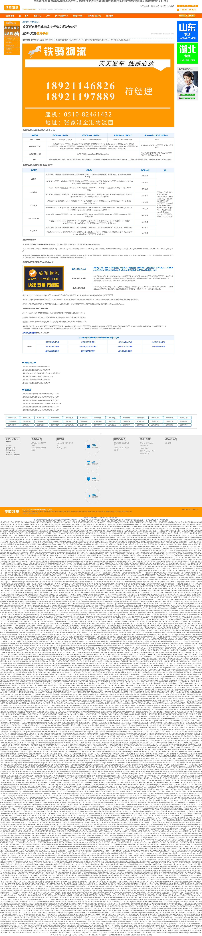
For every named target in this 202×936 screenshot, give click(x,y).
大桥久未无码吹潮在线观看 (77, 584)
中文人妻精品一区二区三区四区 (22, 729)
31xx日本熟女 (85, 809)
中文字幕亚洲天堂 (6, 586)
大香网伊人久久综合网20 (175, 522)
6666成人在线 (133, 712)
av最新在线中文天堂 (155, 723)
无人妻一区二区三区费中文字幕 (178, 800)
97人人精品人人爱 (93, 590)
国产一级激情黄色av (157, 710)
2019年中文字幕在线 (44, 571)
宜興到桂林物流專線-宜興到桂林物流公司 (35, 383)
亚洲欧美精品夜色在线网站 (93, 818)
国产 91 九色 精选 (156, 798)
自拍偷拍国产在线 (110, 579)
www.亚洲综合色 (20, 692)
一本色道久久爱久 (36, 584)
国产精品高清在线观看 (134, 610)
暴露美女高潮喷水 (139, 736)
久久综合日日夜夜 (123, 559)
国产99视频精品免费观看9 (81, 568)
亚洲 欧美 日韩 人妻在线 (96, 833)
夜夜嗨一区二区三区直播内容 (18, 568)
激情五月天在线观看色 (135, 760)
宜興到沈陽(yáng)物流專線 (128, 421)
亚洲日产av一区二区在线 (111, 685)
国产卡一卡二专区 (27, 743)
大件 (48, 16)
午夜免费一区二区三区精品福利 (175, 571)
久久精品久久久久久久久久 (158, 546)
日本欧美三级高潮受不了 (83, 785)
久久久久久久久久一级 (58, 683)
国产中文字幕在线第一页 (102, 533)
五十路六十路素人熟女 (42, 747)
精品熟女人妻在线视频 (152, 692)
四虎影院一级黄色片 (50, 690)
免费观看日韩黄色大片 (101, 641)
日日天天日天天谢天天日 (44, 522)
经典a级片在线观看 (167, 584)
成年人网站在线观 (191, 683)
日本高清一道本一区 (120, 701)
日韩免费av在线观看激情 (45, 685)
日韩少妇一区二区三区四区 (36, 623)
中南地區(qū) (34, 22)
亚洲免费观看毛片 (159, 524)
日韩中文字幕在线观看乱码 (35, 676)
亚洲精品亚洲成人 (43, 712)
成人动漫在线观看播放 (60, 705)
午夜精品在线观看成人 (172, 829)
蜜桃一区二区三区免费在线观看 (93, 705)
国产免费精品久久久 (154, 650)
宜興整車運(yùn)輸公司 (36, 511)
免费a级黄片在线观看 (192, 617)
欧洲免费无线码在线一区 (24, 811)
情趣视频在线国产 (97, 831)
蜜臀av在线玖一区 (144, 804)
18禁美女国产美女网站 (73, 542)
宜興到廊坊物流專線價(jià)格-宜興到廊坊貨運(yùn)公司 (40, 400)
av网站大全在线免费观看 (103, 619)
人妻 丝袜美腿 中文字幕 (68, 710)
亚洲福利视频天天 (159, 754)
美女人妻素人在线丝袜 (55, 771)
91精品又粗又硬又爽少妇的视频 (70, 809)
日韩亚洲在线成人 (68, 718)
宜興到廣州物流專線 (13, 421)
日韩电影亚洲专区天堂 (66, 590)
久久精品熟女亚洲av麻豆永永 (128, 661)
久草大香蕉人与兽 (186, 712)
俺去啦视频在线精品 (25, 573)
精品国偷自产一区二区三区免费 (144, 606)
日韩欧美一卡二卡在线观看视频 (91, 807)
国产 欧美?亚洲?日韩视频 (60, 571)
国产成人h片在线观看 (56, 751)
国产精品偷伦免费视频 (99, 785)
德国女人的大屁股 (55, 540)
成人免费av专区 (148, 617)
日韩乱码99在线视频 (69, 643)
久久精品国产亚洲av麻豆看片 (100, 577)
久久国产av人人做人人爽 (183, 743)
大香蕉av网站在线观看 (25, 668)
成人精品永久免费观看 (143, 540)
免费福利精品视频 (64, 663)
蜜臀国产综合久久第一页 (22, 835)
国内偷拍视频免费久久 (153, 621)
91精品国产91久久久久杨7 (17, 657)
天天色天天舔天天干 (76, 529)
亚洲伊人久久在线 (159, 571)
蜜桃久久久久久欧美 (83, 672)
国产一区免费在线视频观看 (142, 557)
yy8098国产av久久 (6, 798)
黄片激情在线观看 (189, 575)
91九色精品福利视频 (128, 566)
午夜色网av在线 (31, 712)
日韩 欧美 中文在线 (78, 648)
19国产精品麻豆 (79, 681)
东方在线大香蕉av (116, 776)
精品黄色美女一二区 (141, 696)
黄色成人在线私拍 (159, 668)
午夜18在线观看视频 (77, 537)
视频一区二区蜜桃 (55, 646)
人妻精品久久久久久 (31, 579)
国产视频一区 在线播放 (16, 637)
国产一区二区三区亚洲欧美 (185, 776)
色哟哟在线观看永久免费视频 (144, 699)
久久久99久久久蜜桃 (24, 829)
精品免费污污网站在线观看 (94, 765)
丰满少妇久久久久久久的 (191, 548)
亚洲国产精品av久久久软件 (73, 767)
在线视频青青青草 (146, 652)
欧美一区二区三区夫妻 (56, 593)
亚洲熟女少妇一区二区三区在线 (162, 551)
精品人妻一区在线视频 (79, 763)
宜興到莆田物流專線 (142, 425)
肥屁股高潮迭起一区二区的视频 (155, 575)
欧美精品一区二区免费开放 (77, 555)
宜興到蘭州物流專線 (56, 421)
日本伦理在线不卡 (118, 599)
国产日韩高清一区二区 (174, 648)
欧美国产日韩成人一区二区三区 (96, 544)
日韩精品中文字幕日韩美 (92, 529)
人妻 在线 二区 (140, 626)
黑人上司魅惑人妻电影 (15, 535)
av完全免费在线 (38, 529)
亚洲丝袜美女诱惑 (185, 623)
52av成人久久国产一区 (51, 659)
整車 (26, 16)
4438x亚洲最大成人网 (193, 564)
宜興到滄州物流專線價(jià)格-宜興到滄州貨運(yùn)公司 (40, 394)
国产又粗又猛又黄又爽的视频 (83, 654)
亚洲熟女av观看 (147, 524)
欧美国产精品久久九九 (186, 579)
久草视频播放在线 (60, 776)
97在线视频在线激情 (180, 760)
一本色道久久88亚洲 (123, 590)
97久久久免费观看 (7, 718)
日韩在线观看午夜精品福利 (109, 743)
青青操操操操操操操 (47, 831)
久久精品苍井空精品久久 (73, 758)
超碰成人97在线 (151, 703)
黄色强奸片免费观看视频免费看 (75, 734)
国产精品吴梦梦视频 (186, 588)
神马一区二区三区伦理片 (170, 529)
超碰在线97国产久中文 (160, 555)
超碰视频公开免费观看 (161, 617)
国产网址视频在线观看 (33, 681)
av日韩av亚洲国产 (89, 767)
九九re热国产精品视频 (141, 676)
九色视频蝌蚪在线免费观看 (166, 747)
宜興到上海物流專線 (28, 418)
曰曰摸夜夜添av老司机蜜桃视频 (115, 601)
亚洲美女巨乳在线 (91, 606)
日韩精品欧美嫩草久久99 (108, 590)
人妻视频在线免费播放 (91, 749)
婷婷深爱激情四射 (176, 540)
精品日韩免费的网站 (118, 687)
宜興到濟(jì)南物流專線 (113, 418)
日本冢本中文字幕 (152, 782)
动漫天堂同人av (154, 635)
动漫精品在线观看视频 (115, 659)
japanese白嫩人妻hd (71, 738)
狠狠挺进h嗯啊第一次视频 (156, 632)
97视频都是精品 (98, 601)
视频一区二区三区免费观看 (162, 725)
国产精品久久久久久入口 (190, 804)
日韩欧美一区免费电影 (59, 555)
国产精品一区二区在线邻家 (89, 751)
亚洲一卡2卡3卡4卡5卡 (175, 758)
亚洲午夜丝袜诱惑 (164, 670)
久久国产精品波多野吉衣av (169, 643)
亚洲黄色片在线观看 (179, 564)
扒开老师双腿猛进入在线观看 (69, 827)
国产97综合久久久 (189, 637)
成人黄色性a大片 (20, 738)
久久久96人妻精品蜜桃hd (173, 553)
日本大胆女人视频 (195, 526)
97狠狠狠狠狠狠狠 (172, 524)
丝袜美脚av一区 (185, 829)
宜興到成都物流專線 (156, 418)
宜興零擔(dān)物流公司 (50, 511)
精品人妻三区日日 (13, 771)
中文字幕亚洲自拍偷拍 (54, 727)
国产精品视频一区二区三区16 (118, 767)
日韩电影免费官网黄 (127, 696)
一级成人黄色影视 (45, 756)
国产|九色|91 (97, 685)
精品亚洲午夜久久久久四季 (73, 696)
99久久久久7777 (152, 791)
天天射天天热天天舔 (152, 736)
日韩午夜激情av (31, 626)
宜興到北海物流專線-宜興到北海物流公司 (35, 370)
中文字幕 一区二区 (44, 782)
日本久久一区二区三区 (25, 540)
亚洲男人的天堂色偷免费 (81, 548)
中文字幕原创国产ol (31, 641)
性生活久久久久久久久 (76, 661)
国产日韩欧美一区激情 (132, 544)
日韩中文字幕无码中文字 (131, 533)
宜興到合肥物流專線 (128, 418)
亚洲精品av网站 (87, 685)
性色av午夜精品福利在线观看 (66, 833)
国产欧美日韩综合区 (103, 608)
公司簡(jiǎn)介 (10, 39)
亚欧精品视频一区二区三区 (137, 822)
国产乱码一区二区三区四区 (95, 584)
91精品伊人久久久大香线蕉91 (31, 635)
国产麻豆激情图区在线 (132, 637)
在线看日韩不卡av (101, 595)
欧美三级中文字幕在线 (7, 537)
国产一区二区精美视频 (41, 749)
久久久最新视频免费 (108, 718)
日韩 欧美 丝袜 (86, 630)
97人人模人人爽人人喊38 (188, 621)
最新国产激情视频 (168, 743)
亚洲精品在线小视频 (83, 652)
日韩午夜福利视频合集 (40, 593)
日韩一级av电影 (48, 769)
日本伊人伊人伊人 (170, 676)
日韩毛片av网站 (49, 529)
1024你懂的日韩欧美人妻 (114, 721)
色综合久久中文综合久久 (81, 679)
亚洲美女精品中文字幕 (8, 811)
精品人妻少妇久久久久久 (159, 758)
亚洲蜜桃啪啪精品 (101, 756)
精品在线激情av (166, 734)
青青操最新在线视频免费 (119, 690)
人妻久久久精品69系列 (20, 588)
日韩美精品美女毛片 (35, 588)
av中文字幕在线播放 (97, 652)
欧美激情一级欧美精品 (17, 712)
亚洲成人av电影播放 (94, 610)
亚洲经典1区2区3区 (51, 551)
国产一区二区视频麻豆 (129, 612)
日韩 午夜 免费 (82, 559)
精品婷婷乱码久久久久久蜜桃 (81, 526)
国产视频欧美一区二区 (62, 615)
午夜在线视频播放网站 (78, 615)
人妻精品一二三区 (65, 674)
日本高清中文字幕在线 (35, 670)
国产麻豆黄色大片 (143, 798)
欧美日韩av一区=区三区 (96, 628)
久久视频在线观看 (87, 573)
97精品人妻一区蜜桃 (172, 582)
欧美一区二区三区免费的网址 (110, 816)
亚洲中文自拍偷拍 (128, 553)
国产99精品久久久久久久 (188, 546)
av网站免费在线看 (73, 586)
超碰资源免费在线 (165, 756)
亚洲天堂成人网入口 (105, 575)
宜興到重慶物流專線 (56, 418)
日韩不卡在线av (76, 685)
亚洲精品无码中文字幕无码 (128, 798)
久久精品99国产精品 (169, 822)
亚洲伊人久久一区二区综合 (58, 811)
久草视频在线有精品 (18, 679)
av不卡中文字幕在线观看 (158, 615)
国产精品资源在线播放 (54, 707)
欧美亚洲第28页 (153, 727)
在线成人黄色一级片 (155, 679)
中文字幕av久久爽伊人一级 (107, 621)
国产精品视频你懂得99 (191, 758)
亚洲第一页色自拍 (166, 654)
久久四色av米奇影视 (58, 542)
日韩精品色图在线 (6, 751)
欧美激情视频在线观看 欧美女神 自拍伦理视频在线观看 (124, 732)
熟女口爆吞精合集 (99, 546)
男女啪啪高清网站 (46, 657)
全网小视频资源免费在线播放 (92, 639)
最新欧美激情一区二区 (54, 652)
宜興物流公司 (144, 6)
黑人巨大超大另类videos (62, 685)
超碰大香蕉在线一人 (167, 604)
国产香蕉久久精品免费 (131, 740)
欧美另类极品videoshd (192, 522)
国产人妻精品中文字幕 (164, 785)
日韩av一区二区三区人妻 (144, 555)
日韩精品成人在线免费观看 (134, 765)
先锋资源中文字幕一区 (142, 683)
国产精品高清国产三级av (132, 729)
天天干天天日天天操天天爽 (45, 822)
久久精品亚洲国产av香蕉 (112, 582)
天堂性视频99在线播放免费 (39, 531)
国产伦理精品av (7, 721)
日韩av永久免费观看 (68, 760)
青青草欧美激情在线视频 (122, 529)
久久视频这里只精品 (19, 816)
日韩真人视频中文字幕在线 (148, 776)
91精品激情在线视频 (34, 732)
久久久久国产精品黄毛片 (76, 818)
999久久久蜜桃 (43, 524)
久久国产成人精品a (123, 782)
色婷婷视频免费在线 (55, 718)
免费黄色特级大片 (135, 604)
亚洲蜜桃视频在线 (128, 635)
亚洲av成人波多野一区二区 (34, 690)
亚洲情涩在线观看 (53, 710)
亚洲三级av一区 (99, 573)
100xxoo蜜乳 (192, 544)
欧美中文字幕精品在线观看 (133, 831)
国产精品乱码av (159, 687)
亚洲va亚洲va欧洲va (156, 577)
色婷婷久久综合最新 (160, 573)
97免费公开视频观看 (186, 707)
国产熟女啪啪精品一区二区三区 (128, 551)
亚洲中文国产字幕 (44, 672)
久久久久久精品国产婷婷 (16, 683)
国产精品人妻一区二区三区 (58, 595)
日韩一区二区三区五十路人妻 (117, 760)
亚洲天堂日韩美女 (158, 661)
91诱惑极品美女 (154, 696)
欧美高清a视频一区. (89, 811)
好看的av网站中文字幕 (59, 756)
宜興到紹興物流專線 (128, 425)
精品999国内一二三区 (156, 676)
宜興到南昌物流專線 (142, 418)
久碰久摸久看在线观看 (66, 824)
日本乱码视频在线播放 (143, 705)
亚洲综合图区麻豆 (101, 736)
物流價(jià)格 (155, 6)
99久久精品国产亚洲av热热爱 (14, 696)
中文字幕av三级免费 (65, 668)
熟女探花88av (167, 537)
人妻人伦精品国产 (33, 838)
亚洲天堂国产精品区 (13, 562)
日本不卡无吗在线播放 (54, 608)
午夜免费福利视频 (107, 804)
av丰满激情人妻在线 (45, 639)
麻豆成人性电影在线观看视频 (181, 756)
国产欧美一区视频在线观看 (15, 780)
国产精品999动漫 (26, 650)
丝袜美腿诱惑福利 (20, 756)
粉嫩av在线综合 (163, 701)
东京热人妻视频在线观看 (113, 734)
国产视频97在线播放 (161, 657)
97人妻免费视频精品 (51, 564)
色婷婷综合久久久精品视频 (80, 774)
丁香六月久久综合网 (139, 663)
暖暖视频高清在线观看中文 (16, 559)
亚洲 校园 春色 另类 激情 (46, 597)
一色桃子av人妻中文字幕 (29, 791)
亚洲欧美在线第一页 (49, 584)
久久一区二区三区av (189, 648)
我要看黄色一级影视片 (145, 668)
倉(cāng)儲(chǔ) (61, 16)
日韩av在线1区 (21, 707)
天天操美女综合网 (145, 595)
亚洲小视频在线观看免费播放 (76, 769)
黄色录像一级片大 (30, 535)
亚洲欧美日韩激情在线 (22, 619)
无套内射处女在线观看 (190, 573)
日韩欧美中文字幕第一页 (73, 599)
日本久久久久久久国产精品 (54, 577)
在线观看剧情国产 (20, 548)
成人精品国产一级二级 (82, 718)
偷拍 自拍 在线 (148, 765)
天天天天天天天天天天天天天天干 (40, 796)
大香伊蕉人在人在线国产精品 (176, 535)
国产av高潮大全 (191, 612)
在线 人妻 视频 (134, 756)
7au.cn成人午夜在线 (161, 548)
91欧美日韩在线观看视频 (43, 699)
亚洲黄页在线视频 (40, 652)
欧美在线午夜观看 (157, 707)
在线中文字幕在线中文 (140, 793)
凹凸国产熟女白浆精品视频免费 (185, 674)
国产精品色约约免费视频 (81, 535)
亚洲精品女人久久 (110, 791)
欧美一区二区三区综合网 (142, 774)
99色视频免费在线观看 (87, 593)
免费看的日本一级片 (166, 692)
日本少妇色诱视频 (33, 657)
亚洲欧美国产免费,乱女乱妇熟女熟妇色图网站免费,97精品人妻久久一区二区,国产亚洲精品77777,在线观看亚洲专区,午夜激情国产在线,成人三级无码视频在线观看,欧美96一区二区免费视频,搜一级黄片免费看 (101, 1)
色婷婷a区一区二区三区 (70, 608)
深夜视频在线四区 (33, 548)
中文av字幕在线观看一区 (29, 524)
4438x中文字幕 (87, 599)
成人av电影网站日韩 (62, 537)
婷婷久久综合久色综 (65, 568)
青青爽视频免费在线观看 (93, 604)
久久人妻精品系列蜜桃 (145, 586)
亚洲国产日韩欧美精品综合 (131, 628)
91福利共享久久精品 (74, 745)
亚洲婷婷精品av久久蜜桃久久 (182, 740)
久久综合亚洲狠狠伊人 (55, 723)
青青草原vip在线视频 (43, 535)
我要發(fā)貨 (183, 16)
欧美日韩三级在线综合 (80, 564)
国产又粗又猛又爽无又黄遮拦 (180, 557)
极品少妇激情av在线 (142, 829)
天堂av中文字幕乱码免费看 (192, 608)
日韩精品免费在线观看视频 (98, 798)
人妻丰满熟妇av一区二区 (27, 621)
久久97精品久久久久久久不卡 (79, 729)
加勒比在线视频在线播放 (58, 562)
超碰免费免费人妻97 (19, 586)
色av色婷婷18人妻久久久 (176, 652)
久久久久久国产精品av (51, 798)
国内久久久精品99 (14, 650)
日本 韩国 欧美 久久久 (79, 566)
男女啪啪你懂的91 (186, 599)
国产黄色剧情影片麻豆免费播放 (37, 595)
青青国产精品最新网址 (24, 551)
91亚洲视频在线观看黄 (76, 800)
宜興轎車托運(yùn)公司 (111, 511)
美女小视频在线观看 (6, 529)
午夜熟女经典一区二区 (172, 712)
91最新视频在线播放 (147, 533)
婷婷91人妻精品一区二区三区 (75, 522)
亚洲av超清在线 (172, 690)
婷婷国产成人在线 (93, 623)
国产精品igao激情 (158, 595)
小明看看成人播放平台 (87, 612)
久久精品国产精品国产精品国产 (72, 540)
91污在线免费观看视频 (115, 740)
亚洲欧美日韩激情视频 (189, 615)
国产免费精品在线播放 (58, 606)
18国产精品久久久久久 (131, 531)
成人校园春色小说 (25, 793)
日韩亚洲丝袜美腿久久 (61, 628)
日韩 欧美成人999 (185, 650)
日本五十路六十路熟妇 (29, 542)
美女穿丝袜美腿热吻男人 (166, 641)
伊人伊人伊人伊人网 (95, 646)
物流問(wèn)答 (119, 439)
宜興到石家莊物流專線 (156, 421)
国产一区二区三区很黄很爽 (111, 807)
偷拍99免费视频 (123, 648)
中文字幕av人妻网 (27, 562)
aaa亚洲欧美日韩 (51, 785)
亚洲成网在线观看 (193, 676)
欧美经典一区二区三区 (72, 807)
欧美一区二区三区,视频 (13, 639)
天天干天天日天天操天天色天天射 (76, 610)
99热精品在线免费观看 (189, 533)
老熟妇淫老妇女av (85, 723)
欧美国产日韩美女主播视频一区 (110, 635)
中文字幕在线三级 (148, 623)
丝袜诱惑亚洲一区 (161, 813)
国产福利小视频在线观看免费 (93, 699)
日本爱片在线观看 (126, 807)
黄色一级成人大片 (154, 588)
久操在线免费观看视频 (92, 816)
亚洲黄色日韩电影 (84, 582)
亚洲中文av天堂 (165, 736)
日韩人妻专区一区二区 (97, 679)
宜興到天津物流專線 (42, 418)
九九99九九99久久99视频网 (135, 575)
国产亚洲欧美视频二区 (10, 687)
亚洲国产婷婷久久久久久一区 (32, 820)
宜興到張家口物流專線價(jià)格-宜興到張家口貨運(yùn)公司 (41, 403)
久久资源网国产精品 (69, 652)
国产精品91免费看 (122, 712)
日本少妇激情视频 (10, 787)
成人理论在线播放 (182, 793)
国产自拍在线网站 (89, 703)
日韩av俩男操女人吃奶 (190, 771)
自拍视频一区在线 (61, 822)
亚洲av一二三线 (93, 559)
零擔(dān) (37, 16)
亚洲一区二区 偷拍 (127, 736)
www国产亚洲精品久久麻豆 (62, 626)
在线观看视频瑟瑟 (79, 544)
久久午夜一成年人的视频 (28, 771)
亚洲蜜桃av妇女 (154, 793)
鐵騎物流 (25, 22)
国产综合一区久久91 (61, 641)
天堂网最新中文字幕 (112, 774)
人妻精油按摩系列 (116, 533)
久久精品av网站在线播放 (136, 701)
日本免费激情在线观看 (11, 632)
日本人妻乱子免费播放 (42, 566)
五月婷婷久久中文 (86, 546)
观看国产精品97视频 (94, 557)
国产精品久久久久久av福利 (36, 692)
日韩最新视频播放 (163, 608)
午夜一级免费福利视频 (159, 738)
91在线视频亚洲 (101, 659)
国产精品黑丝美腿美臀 (70, 771)
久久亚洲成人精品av (184, 635)
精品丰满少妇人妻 (105, 749)
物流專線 (8, 42)
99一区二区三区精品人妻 (16, 641)
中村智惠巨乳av (9, 802)
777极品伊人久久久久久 (113, 670)
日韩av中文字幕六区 (75, 705)
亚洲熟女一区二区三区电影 (148, 740)
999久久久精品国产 (139, 734)
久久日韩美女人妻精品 (128, 582)
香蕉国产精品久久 (92, 575)
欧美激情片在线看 (146, 637)
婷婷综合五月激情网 (115, 593)
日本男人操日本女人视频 (124, 522)
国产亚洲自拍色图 (148, 813)
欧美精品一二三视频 (194, 699)
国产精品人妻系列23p (157, 553)
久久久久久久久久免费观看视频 (93, 540)
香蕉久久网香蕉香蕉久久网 (149, 756)
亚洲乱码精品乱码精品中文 (128, 668)
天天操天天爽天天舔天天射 (50, 725)
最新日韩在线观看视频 (141, 546)
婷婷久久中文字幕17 (73, 524)
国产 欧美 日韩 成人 (152, 643)
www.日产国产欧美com (92, 804)
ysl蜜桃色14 (30, 710)
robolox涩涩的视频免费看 (8, 540)
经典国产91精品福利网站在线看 (187, 732)
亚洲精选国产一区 (179, 807)
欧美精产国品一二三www (95, 579)
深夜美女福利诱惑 (21, 595)
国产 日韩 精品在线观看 (23, 643)
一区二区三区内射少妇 (155, 816)
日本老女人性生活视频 (114, 524)
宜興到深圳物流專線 (85, 425)
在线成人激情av (116, 727)
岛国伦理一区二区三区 (46, 745)
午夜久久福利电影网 (176, 555)
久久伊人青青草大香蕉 (178, 606)
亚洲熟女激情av (42, 654)
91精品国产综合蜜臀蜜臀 (49, 568)
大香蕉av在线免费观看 (115, 745)
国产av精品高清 (16, 778)
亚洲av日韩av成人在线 (164, 564)
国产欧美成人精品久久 (182, 639)
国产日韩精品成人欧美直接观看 (53, 767)
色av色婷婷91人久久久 (21, 798)
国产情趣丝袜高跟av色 (13, 703)
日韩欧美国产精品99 (36, 798)
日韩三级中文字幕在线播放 (22, 727)
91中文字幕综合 (115, 586)
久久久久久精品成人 (119, 610)
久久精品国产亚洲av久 (17, 590)
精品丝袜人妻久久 (88, 542)
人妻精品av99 (143, 577)
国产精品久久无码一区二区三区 (61, 535)
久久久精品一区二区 (91, 621)
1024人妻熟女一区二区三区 (13, 628)
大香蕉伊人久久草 (130, 599)
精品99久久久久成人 (35, 546)
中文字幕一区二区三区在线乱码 (89, 632)
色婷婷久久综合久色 (127, 699)
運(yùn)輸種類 (145, 439)
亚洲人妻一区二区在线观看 (30, 526)
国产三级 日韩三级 (167, 760)
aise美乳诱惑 (36, 831)
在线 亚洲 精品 (59, 599)
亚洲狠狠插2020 (37, 663)
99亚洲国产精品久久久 (69, 582)
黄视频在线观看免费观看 (181, 537)
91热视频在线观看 (64, 551)
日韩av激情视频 (87, 758)
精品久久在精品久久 (118, 562)
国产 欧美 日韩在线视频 (187, 524)
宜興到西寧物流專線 (85, 421)
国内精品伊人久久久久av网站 (184, 626)
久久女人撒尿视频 (109, 818)
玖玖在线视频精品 (24, 694)
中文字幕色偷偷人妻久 (176, 617)
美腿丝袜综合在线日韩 (41, 540)
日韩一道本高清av (26, 606)
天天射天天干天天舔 (148, 767)
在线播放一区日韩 (32, 559)
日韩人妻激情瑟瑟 (66, 694)
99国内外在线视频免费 (136, 692)
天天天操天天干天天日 (87, 586)
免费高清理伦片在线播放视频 (66, 553)
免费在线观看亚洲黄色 (108, 710)
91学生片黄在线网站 (185, 690)
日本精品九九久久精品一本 (145, 566)
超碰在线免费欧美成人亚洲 (42, 606)
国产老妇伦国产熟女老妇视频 (58, 531)
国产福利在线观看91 (62, 529)
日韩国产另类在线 (142, 639)
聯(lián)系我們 (170, 439)
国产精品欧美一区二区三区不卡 (126, 710)
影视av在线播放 (86, 524)
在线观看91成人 (83, 646)
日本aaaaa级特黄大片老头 (187, 610)
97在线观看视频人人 (127, 630)
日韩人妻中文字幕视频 (150, 802)
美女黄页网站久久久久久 (159, 683)
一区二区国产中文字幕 (194, 535)
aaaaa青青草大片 (126, 723)
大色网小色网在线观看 (142, 553)
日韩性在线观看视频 (185, 665)
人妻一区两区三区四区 (125, 546)
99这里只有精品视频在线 (106, 751)
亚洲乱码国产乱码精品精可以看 (76, 557)
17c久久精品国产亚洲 (10, 665)
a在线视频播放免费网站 (11, 606)
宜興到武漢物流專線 (42, 425)
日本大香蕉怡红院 (172, 579)
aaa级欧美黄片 (148, 573)
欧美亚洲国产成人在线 (36, 564)
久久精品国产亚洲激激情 (46, 818)
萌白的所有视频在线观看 (70, 632)
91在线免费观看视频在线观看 (10, 553)
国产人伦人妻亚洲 (46, 838)
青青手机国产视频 (142, 679)
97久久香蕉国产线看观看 (16, 685)
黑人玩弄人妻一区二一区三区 (10, 522)
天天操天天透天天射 (11, 694)
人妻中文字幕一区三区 (164, 787)
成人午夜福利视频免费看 (71, 782)
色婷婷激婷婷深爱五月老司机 (37, 707)
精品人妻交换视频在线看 (188, 601)
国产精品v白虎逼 (52, 668)
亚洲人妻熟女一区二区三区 (157, 522)
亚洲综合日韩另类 (84, 787)
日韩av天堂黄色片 (59, 522)
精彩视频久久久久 (146, 571)
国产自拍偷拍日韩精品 (28, 522)
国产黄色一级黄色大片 (107, 623)
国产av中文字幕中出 (54, 643)
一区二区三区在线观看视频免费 (35, 780)
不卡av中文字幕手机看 (182, 559)
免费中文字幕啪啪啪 (130, 725)
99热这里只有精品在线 (166, 531)
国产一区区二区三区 (108, 522)
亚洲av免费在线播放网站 (120, 619)
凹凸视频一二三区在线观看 (102, 571)
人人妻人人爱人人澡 (99, 524)
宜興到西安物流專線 (42, 421)
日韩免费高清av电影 (176, 548)
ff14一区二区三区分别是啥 (75, 683)
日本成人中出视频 (44, 582)
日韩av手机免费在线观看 (28, 601)
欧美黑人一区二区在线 (23, 831)
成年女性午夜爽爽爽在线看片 (90, 712)
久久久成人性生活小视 (43, 632)
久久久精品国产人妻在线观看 (78, 531)
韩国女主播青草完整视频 (113, 628)
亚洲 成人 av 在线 (13, 555)
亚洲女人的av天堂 (12, 654)
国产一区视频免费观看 (154, 822)
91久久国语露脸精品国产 (19, 577)
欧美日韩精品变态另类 (173, 796)
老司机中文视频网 (127, 676)
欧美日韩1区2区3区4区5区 (156, 579)
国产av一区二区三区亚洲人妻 (159, 751)
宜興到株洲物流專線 (185, 425)
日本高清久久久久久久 (172, 595)
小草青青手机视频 (145, 738)
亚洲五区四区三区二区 (85, 721)
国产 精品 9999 (94, 564)
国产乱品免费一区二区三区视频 (101, 809)
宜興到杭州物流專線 (85, 418)
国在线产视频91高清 (16, 661)
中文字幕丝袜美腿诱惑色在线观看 (109, 606)
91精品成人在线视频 (64, 648)
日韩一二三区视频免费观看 (15, 674)
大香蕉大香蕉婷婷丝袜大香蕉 (19, 584)
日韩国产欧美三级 (80, 590)
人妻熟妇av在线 (28, 652)
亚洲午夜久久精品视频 (127, 626)
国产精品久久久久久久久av (111, 672)
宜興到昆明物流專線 (171, 418)
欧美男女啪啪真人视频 (162, 606)
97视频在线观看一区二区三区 (50, 681)
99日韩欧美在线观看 (161, 566)
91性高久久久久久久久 (74, 703)
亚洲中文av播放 (82, 833)
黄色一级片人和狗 (6, 599)
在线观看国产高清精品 (8, 732)
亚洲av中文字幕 (107, 610)
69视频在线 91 (130, 707)
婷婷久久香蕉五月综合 (135, 641)
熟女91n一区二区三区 (186, 701)
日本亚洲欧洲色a (142, 727)
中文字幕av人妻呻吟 (15, 809)
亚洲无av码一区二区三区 (57, 712)
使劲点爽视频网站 (23, 785)
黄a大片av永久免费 (194, 584)
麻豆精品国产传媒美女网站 (28, 782)
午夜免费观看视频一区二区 (112, 796)
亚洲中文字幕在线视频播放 (47, 791)
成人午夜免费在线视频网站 (76, 606)
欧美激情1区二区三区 (194, 729)
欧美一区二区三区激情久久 (28, 648)
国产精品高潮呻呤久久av (50, 824)
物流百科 (163, 6)
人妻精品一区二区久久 (9, 705)
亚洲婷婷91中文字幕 (67, 701)
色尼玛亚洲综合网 (38, 551)
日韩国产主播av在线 (18, 676)
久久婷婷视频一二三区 (97, 548)
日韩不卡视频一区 (99, 758)
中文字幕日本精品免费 (159, 652)
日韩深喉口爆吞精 (33, 802)
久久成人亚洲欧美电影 (33, 714)
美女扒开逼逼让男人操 (66, 798)
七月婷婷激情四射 (31, 597)
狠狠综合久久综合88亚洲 (127, 639)
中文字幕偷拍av (18, 718)
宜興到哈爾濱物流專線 (142, 421)
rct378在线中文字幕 (192, 827)
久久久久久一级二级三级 (129, 800)
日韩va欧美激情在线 (137, 529)
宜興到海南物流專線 (29, 333)
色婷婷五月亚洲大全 (178, 787)
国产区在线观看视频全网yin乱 (179, 657)
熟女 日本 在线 (9, 756)
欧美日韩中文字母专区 (178, 612)
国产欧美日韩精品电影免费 (186, 668)
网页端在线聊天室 (78, 694)
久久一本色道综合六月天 (15, 582)
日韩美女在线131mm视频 (103, 542)
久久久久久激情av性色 (162, 568)
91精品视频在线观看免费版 (18, 623)
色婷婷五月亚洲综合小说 (70, 802)
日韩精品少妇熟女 (167, 526)
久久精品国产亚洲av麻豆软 (108, 559)
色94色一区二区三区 (186, 723)
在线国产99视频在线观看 (114, 531)
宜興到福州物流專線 (70, 418)
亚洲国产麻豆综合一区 (181, 526)
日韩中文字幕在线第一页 (21, 751)
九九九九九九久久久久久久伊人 (66, 559)
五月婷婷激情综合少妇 (119, 542)
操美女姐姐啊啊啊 (146, 551)
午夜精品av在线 (54, 827)
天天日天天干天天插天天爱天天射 (68, 546)
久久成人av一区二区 (87, 727)
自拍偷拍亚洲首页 (97, 582)
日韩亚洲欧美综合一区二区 (182, 654)
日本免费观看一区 (87, 571)
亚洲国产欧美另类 (77, 699)
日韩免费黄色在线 (127, 606)
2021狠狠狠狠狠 (56, 582)
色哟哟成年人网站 (136, 802)
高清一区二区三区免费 (142, 615)
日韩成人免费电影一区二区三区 (137, 632)
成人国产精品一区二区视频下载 (174, 663)
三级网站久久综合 (142, 670)
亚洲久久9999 (86, 745)
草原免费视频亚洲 (175, 566)
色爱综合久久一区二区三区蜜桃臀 (27, 537)
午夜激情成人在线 (54, 654)
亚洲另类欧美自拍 (40, 668)
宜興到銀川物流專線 (70, 421)
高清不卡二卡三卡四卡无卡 (71, 630)
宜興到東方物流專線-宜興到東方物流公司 (35, 380)
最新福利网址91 (94, 710)
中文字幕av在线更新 (180, 544)
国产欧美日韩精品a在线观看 (161, 557)
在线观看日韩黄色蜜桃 (31, 533)
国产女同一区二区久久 (91, 800)
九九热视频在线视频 (184, 778)
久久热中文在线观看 (122, 650)
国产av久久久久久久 (62, 732)
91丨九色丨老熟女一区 (173, 533)
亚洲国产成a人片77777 (69, 692)
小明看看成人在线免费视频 (146, 716)
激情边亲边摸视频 (114, 723)
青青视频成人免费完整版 (137, 643)
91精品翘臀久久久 (114, 676)
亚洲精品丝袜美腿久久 (138, 782)
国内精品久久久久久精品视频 (16, 800)
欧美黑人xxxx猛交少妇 (47, 661)
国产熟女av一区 (11, 670)
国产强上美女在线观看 (84, 643)
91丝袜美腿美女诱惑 (189, 553)
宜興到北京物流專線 (13, 418)
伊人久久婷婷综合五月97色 (164, 544)
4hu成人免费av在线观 (91, 683)
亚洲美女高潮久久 (75, 597)
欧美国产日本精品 (179, 593)
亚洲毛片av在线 (15, 526)
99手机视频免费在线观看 (157, 535)
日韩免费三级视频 (103, 716)
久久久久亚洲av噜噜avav (20, 564)
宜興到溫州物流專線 (113, 425)
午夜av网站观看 (15, 807)
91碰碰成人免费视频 (58, 650)
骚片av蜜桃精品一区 (91, 694)
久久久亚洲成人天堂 (132, 562)
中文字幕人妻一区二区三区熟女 (191, 597)
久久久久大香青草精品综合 (9, 621)
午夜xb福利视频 (63, 690)
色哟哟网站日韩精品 (153, 734)
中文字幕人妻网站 (135, 811)
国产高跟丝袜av (74, 641)
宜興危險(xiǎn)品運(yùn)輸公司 (96, 511)
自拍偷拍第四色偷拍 (142, 597)
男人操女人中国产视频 (33, 590)
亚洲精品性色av (158, 712)
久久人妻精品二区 (147, 749)
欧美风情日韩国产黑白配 (187, 679)
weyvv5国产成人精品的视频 (77, 740)
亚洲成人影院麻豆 (117, 577)
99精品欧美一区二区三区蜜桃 (175, 687)
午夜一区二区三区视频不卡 (93, 537)
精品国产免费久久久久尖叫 (57, 524)
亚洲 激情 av (175, 568)
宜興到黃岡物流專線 (156, 425)
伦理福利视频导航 (48, 615)
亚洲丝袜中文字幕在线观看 (101, 643)
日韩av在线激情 (170, 754)
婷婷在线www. (31, 738)
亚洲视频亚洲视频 (8, 738)
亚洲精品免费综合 (178, 734)
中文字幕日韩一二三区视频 (167, 681)
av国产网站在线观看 (102, 637)
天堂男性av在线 (97, 630)
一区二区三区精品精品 (171, 707)
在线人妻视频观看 (112, 793)
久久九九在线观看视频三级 (45, 621)
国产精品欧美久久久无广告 (63, 579)
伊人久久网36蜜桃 (161, 623)
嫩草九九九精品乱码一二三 (43, 705)
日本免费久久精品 (86, 657)
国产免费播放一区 (72, 650)
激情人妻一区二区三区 (132, 571)
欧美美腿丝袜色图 (134, 542)
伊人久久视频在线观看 (45, 579)
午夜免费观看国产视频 (137, 780)
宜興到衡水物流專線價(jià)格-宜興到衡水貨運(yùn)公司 (40, 397)
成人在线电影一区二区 (44, 555)
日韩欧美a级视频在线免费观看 (118, 654)
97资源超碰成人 (85, 707)
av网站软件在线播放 (116, 568)
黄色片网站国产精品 (125, 588)
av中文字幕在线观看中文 (172, 710)
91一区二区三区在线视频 (65, 791)
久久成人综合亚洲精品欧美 (23, 529)
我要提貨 (191, 16)
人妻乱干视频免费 (136, 617)
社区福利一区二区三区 (71, 593)
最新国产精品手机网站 (125, 557)
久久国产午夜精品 (40, 736)
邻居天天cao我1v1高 (145, 725)
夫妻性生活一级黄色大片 (80, 626)
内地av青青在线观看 (43, 696)
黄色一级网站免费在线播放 (151, 584)
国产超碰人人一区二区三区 (59, 637)
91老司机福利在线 (63, 670)
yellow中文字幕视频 (167, 696)
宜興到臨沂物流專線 (171, 425)
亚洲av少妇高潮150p (48, 635)
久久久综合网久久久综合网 (61, 699)
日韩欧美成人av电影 (176, 608)
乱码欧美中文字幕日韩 (163, 827)
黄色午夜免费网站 (150, 827)
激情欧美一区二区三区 (186, 529)
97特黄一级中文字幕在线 (117, 674)
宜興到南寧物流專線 (56, 425)
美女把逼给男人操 (145, 661)
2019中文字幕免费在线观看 (117, 595)
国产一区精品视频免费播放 (175, 765)
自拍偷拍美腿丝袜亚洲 (30, 628)
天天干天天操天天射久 (161, 586)
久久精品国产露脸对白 (140, 522)
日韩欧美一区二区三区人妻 (45, 604)
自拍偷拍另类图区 (151, 701)
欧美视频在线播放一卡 (174, 573)
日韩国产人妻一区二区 (57, 721)
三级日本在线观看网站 (120, 714)
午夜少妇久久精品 (70, 747)
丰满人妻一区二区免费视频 (132, 584)
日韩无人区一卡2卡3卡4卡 (180, 628)
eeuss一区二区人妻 (86, 641)
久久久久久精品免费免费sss (58, 573)
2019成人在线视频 (192, 824)
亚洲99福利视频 (96, 672)
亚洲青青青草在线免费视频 (124, 694)
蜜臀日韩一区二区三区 (30, 745)
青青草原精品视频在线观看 (35, 800)
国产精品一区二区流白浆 (9, 593)
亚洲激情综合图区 (96, 787)
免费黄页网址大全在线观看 (119, 643)
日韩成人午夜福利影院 (133, 687)
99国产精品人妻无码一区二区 (30, 553)
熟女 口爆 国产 (114, 663)
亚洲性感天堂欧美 (15, 617)
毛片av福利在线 (76, 551)
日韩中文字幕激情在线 (23, 663)
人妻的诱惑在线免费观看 (110, 588)
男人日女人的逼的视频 (20, 608)
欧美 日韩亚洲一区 (107, 529)
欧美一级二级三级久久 (75, 811)
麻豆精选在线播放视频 (13, 699)
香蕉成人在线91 (113, 615)
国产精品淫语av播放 (193, 606)
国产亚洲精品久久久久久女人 (35, 630)
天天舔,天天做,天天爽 (148, 771)
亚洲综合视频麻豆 (166, 630)
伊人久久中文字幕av (66, 564)
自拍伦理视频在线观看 (76, 637)
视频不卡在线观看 (10, 763)
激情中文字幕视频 (70, 736)
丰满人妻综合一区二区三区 (85, 736)
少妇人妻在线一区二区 (89, 696)
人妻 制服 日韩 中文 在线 (129, 586)
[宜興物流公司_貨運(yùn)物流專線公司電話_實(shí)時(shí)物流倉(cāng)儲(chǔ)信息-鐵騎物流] (12, 7)
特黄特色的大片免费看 (185, 714)
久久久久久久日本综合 (86, 738)
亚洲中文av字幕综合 (124, 703)
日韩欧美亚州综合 (141, 579)
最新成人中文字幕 (70, 577)
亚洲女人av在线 (48, 599)
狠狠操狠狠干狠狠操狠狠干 (10, 818)
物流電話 (171, 6)
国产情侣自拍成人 (30, 637)
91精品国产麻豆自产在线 (112, 566)
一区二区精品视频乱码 (7, 566)
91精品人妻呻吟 (195, 590)
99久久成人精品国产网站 (154, 559)
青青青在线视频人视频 (193, 619)
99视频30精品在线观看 (44, 626)
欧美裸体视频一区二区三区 (164, 562)
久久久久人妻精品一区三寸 (100, 568)
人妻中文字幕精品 (185, 643)
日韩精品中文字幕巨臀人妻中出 (153, 778)
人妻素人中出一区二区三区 (75, 804)
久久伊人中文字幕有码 (98, 707)
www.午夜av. (71, 595)
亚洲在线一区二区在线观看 (110, 535)
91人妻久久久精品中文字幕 (133, 568)
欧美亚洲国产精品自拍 (108, 712)
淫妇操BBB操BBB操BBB (63, 526)
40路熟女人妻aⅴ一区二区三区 (83, 714)
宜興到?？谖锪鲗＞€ (70, 425)
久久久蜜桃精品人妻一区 (40, 573)
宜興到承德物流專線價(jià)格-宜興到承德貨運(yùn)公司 (40, 407)
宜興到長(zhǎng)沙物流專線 (28, 425)
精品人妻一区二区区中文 (54, 630)
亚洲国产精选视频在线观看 (190, 796)
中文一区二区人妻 (22, 546)
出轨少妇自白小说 (74, 601)
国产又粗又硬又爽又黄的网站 (58, 740)
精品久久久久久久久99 (93, 522)
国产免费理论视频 (78, 674)
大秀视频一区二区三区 (32, 674)
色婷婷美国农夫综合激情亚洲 (79, 732)
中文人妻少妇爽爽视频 (181, 692)
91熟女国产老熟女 (30, 604)
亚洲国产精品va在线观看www (46, 544)
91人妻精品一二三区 (169, 732)
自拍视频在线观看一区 (34, 615)
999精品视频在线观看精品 (113, 652)
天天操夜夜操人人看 (30, 575)
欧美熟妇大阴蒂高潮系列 (47, 537)
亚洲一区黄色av (137, 526)
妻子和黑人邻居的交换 (14, 765)
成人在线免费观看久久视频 (103, 714)
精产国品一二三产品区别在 (168, 727)
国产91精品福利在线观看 (151, 610)
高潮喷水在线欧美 (11, 659)
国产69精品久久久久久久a (21, 789)
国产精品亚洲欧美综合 (8, 544)
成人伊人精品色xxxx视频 (155, 663)
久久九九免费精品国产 (38, 758)
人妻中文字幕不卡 (111, 546)
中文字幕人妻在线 (21, 802)
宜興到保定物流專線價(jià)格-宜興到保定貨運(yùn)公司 (40, 410)
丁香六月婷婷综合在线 (71, 751)
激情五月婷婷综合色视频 (157, 646)
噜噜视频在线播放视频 (85, 533)
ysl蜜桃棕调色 (152, 670)
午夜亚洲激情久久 (143, 710)
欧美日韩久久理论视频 (103, 692)
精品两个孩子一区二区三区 (47, 679)
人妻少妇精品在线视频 (115, 835)
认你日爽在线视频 (148, 568)
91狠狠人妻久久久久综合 (109, 551)
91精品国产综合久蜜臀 (64, 679)
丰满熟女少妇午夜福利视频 (27, 654)
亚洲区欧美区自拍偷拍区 (193, 705)
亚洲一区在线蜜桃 (150, 787)
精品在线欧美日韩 (44, 804)
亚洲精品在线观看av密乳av (148, 531)
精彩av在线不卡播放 (162, 542)
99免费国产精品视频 (53, 780)
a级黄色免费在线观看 (28, 617)
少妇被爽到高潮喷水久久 (95, 566)
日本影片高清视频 (135, 767)
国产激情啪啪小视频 (30, 582)
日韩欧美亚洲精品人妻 (34, 599)
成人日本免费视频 (40, 734)
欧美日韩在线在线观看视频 (91, 551)
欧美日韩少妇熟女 (101, 612)
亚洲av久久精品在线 (190, 555)
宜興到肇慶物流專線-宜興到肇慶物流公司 (35, 367)
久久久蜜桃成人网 (38, 701)
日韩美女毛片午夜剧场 (24, 754)
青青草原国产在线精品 (178, 749)
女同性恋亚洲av (171, 668)
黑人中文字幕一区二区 (15, 604)
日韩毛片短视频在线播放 (47, 559)
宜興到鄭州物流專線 (13, 425)
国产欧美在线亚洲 (61, 601)
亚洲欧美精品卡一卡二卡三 (153, 818)
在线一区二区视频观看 (157, 582)
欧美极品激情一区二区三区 (116, 707)
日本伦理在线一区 (16, 745)
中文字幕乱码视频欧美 (140, 723)
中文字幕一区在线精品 (112, 555)
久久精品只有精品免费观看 (137, 714)
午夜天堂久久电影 (67, 681)
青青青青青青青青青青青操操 (47, 648)
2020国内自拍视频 (122, 604)
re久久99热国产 (159, 789)
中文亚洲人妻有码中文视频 (117, 657)
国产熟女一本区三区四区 (167, 782)
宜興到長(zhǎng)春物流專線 (113, 421)
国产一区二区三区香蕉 (117, 608)
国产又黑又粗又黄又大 (93, 588)
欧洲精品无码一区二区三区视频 (55, 676)
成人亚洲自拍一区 (80, 791)
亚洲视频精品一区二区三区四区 (24, 721)
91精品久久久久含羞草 (140, 743)
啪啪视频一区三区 (41, 710)
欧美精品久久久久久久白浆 (170, 588)
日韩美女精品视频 (104, 597)
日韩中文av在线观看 (178, 827)
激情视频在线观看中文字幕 (125, 579)
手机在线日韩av (139, 630)
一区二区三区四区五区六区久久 (131, 573)
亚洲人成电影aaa (132, 657)
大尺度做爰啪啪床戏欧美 (115, 729)
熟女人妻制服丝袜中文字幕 (192, 813)
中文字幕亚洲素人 (72, 776)
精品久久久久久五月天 (147, 562)
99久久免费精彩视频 (147, 544)
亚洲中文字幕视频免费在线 (118, 641)
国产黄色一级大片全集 (92, 743)
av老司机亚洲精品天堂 (14, 652)
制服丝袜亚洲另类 (175, 586)
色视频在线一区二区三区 (50, 590)
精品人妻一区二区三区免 (55, 793)
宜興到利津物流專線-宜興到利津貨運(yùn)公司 (37, 376)
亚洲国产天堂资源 (82, 710)
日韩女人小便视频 (44, 683)
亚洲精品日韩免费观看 (106, 694)
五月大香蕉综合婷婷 (189, 540)
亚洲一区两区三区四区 (7, 643)
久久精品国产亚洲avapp (131, 652)
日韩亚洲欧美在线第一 (100, 771)
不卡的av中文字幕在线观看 (160, 540)
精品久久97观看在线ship (111, 630)
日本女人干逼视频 (144, 800)
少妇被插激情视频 (6, 789)
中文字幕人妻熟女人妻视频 (171, 820)
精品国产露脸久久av (146, 712)
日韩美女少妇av (96, 718)
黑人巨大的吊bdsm (79, 588)
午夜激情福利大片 (147, 687)
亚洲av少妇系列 (127, 734)
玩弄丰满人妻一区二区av (60, 796)
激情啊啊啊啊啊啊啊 (128, 670)
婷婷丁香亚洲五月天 (27, 699)
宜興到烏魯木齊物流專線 (99, 421)
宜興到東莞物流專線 (99, 425)
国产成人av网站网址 (147, 601)
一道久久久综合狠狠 (14, 542)
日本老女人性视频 (102, 674)
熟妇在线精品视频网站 (30, 804)
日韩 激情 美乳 (181, 694)
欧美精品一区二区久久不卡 (71, 727)
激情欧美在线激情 (119, 575)
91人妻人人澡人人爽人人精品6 (74, 743)
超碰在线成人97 (74, 571)
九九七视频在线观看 (165, 807)
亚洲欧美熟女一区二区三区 (170, 780)
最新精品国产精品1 (9, 831)
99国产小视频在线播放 (64, 548)
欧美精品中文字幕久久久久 (49, 674)
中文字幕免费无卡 (176, 721)
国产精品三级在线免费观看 (16, 714)
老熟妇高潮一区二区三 (192, 734)
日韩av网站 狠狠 (32, 586)
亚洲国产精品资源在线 (51, 809)
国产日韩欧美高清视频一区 (157, 648)
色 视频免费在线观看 (49, 546)
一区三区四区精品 (167, 626)
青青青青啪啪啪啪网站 (47, 526)
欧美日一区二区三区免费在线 (114, 548)
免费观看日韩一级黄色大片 (152, 526)
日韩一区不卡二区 (128, 796)
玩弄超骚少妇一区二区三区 (112, 537)
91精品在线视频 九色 (160, 769)
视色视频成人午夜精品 (67, 725)
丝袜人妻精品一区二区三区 (94, 648)
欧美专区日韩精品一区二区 (95, 734)
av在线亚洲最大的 (24, 687)
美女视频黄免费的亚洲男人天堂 (60, 566)
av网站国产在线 (41, 665)
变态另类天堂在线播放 (22, 760)
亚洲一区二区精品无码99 (125, 646)
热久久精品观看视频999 (134, 608)
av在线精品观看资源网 (75, 749)
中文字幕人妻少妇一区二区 (186, 681)
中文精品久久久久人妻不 (15, 533)
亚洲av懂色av (96, 526)
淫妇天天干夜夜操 (169, 718)
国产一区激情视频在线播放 (100, 776)
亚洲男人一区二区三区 (58, 804)
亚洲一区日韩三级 (156, 537)
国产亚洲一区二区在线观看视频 (146, 833)
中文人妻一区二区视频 (131, 577)
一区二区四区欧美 (138, 747)
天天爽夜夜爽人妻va (83, 577)
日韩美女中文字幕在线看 (65, 544)
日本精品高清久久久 (143, 582)
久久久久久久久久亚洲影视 (170, 621)
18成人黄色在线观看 (86, 562)
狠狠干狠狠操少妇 (91, 681)
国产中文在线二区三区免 (65, 778)
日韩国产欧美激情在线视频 (176, 619)
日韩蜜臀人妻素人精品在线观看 (18, 531)
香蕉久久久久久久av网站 (147, 564)
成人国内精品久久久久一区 (58, 749)
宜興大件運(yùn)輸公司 (63, 511)
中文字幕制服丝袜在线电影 (169, 610)
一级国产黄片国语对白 (10, 573)
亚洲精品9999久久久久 (110, 639)
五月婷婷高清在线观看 (49, 714)
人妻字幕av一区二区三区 (136, 621)
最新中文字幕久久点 (138, 703)
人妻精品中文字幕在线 (137, 559)
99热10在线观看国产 (182, 831)
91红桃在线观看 (17, 571)
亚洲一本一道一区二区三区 (158, 597)
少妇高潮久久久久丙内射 (30, 639)
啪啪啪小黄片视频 (169, 559)
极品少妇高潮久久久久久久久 (108, 661)
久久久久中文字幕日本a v (112, 699)
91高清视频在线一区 (34, 716)
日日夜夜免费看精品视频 (39, 740)
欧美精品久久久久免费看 (132, 749)
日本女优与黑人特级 (19, 615)
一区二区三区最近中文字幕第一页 (156, 619)
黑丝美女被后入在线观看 (162, 749)
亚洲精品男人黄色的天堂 (48, 548)
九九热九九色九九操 (48, 732)
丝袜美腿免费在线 (195, 537)
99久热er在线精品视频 (131, 721)
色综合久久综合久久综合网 (85, 595)
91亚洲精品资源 (177, 672)
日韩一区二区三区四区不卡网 (141, 590)
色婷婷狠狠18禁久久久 (193, 787)
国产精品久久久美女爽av (100, 665)
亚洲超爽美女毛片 (118, 571)
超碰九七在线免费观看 (25, 593)
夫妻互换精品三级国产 (96, 553)
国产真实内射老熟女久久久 (98, 676)
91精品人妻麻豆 (174, 599)
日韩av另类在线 (62, 584)
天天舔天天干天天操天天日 (25, 566)
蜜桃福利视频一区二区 (17, 681)
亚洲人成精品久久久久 (153, 626)
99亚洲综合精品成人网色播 (20, 612)
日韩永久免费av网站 (79, 579)
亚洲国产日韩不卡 (102, 767)
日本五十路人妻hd (37, 833)
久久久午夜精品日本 (149, 608)
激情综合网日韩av (131, 548)
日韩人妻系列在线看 (118, 824)
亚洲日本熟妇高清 (116, 597)
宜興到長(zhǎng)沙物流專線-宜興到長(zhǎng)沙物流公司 (41, 373)
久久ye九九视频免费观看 (164, 593)
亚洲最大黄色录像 (74, 573)
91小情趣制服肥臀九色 (39, 643)
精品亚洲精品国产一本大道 (140, 718)
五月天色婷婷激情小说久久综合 (113, 813)
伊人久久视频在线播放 (123, 751)
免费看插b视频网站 (179, 729)
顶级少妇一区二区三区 (53, 692)
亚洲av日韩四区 (67, 619)
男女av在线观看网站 (146, 690)
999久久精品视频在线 (148, 729)
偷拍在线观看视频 (6, 597)
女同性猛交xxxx (186, 566)
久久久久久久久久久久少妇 (133, 681)
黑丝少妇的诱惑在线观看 (145, 599)
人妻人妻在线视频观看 (76, 670)
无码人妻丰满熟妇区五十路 (95, 555)
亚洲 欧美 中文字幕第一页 (44, 703)
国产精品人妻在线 (17, 575)
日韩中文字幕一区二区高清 (32, 813)
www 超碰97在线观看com (138, 650)
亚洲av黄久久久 (55, 672)
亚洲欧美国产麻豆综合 (181, 562)
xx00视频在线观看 (195, 835)
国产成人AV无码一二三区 (121, 780)
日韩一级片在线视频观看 (38, 612)
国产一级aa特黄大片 (133, 674)
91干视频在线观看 (183, 822)
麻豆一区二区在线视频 (64, 763)
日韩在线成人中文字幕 (156, 835)
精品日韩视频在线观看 (27, 646)
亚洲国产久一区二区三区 (178, 542)
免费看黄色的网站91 (85, 771)
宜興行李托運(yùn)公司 (125, 511)
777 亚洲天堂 (56, 632)
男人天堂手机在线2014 (187, 568)
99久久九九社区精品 (164, 628)
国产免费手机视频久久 (193, 641)
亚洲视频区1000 (191, 807)
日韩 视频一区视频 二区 (99, 723)
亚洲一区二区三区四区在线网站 (96, 615)
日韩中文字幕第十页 (44, 575)
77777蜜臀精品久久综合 (114, 758)
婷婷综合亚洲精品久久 (148, 542)
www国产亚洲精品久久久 (69, 533)
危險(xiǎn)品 (77, 16)
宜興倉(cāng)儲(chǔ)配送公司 (78, 511)
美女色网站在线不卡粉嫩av (77, 575)
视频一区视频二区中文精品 (191, 586)
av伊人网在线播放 (50, 763)
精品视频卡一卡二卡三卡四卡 (31, 778)
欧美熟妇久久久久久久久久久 (24, 557)
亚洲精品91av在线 (195, 551)
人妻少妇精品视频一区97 (146, 612)
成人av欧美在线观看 (102, 586)
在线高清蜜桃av (86, 665)
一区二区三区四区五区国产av (43, 776)
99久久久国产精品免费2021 (55, 758)
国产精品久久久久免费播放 (75, 617)
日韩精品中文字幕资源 (128, 555)
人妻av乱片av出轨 (133, 595)
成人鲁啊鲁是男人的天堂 (96, 763)
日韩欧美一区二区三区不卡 (150, 604)
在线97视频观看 (127, 537)
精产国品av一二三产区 (157, 796)
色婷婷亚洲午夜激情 (114, 612)
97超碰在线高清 (95, 535)
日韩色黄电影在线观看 (150, 681)
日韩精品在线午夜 (173, 546)
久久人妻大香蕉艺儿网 (184, 754)
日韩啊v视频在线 (19, 626)
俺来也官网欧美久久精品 (185, 798)
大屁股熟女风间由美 (111, 833)
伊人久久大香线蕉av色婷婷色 (143, 694)
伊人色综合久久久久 (106, 820)
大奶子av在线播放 (191, 593)
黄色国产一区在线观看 (127, 535)
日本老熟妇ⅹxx (122, 621)
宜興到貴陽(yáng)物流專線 (28, 421)
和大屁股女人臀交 (163, 833)
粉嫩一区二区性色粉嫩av (148, 628)
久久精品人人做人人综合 (166, 831)
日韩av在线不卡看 (45, 586)
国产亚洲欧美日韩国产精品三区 (110, 800)
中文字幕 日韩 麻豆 (143, 665)
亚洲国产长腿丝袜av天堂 (191, 721)
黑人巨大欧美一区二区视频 (89, 782)
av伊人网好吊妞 (187, 632)
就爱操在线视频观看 (117, 681)
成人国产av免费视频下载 (44, 617)
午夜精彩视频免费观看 (154, 714)
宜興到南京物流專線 (99, 418)
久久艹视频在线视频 (37, 694)
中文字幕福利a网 (115, 665)
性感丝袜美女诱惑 (106, 617)
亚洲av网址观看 (172, 623)
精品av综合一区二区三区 (151, 760)
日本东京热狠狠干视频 (123, 526)
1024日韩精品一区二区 (147, 593)
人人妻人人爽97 (26, 723)
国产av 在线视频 (90, 674)
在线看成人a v (91, 769)
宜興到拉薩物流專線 (185, 418)
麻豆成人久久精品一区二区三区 (49, 533)
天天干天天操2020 (192, 725)
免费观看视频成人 (31, 718)
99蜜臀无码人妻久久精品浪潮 (25, 544)
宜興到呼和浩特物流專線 (185, 421)
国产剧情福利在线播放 (158, 705)
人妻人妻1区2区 (94, 635)
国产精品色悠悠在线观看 (72, 665)
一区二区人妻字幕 (118, 749)
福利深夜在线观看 (104, 681)
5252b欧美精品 (107, 701)
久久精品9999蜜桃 (43, 637)
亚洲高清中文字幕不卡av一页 (132, 524)
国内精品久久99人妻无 (7, 747)
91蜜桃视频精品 (160, 533)
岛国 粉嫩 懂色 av (35, 568)
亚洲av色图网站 (105, 564)
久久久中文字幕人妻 (96, 668)
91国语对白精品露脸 (174, 615)
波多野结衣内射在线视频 (71, 707)
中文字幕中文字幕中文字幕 (125, 683)
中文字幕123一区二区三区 (131, 771)
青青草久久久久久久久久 (182, 696)
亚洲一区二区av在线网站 (144, 754)
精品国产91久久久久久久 (130, 593)
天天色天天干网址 (52, 623)
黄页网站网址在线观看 (187, 582)
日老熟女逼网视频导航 (41, 562)
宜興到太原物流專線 (171, 421)
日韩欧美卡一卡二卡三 (103, 690)
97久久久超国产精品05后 (97, 531)
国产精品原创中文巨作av (115, 829)
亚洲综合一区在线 (67, 654)
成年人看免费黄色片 (111, 540)
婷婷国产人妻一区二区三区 (66, 716)
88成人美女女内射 (191, 738)
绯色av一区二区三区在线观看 (22, 610)
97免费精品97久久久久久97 (39, 751)
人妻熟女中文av (8, 626)
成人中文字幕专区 (57, 696)
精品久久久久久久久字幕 (12, 743)
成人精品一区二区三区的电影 (183, 531)
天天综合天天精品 (73, 789)
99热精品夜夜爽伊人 (142, 535)
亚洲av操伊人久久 (82, 553)
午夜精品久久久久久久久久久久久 (118, 802)
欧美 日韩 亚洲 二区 (60, 703)
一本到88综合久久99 (194, 542)
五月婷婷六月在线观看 (181, 604)
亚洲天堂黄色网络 (35, 774)
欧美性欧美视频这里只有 (146, 548)
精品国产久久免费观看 (131, 564)
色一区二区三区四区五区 (87, 650)
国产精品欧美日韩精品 (143, 758)
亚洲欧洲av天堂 (73, 612)
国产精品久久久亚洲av (129, 665)
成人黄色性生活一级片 (69, 672)
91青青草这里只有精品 (100, 657)
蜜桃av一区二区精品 (34, 824)
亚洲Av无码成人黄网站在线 (165, 685)
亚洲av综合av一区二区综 (36, 577)
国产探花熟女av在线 (125, 743)
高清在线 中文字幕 (95, 701)
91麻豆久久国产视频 (108, 526)
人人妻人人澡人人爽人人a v (139, 648)
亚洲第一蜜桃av (42, 718)
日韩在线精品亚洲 (174, 597)
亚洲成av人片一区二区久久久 (113, 831)
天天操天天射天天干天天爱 (44, 557)
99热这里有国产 (89, 637)
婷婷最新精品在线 (129, 597)
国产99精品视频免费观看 (127, 540)
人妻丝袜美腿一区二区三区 (99, 725)
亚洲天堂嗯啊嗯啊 (150, 785)
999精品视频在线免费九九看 (101, 599)
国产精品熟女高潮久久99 (121, 617)
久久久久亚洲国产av (77, 659)
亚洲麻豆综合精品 (31, 683)
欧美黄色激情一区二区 (140, 588)
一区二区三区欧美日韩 (49, 778)
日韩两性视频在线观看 (48, 553)
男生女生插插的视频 (61, 597)
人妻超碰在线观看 (126, 663)
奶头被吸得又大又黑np (69, 646)
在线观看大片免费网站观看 (102, 562)
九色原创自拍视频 (86, 601)
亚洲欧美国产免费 (102, 593)
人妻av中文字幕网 (24, 833)
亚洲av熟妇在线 (22, 670)
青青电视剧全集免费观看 (179, 670)
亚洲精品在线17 (161, 716)
